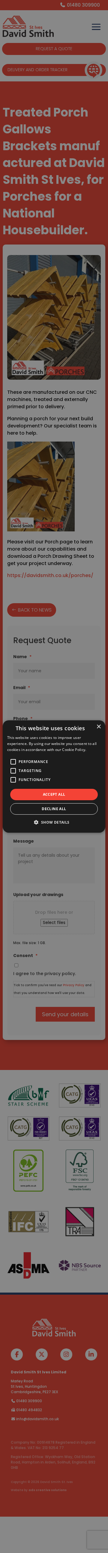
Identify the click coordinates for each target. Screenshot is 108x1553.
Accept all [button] (54, 794)
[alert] (54, 776)
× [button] (98, 727)
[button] (53, 822)
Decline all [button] (54, 808)
